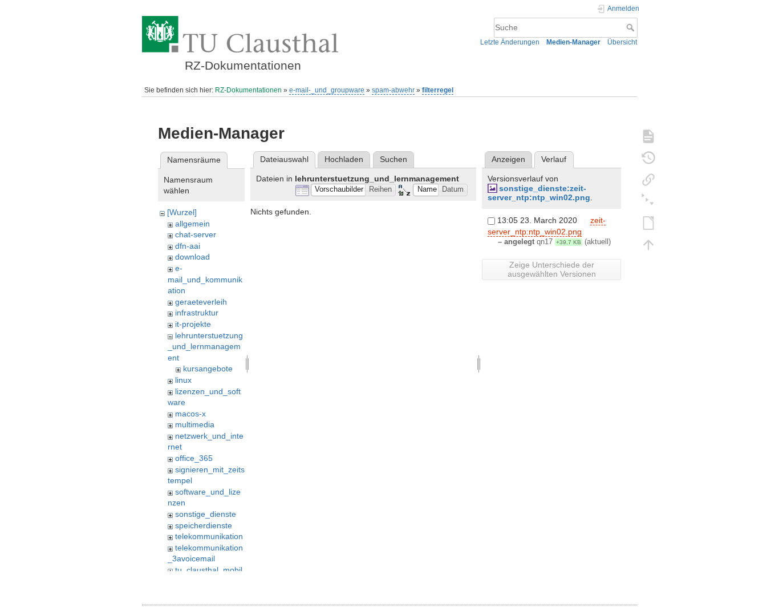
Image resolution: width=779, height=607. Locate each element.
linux (183, 380)
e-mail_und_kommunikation (205, 279)
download (192, 256)
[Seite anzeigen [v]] (648, 136)
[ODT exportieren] (648, 222)
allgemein (192, 223)
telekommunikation (209, 536)
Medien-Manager (573, 42)
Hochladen (343, 159)
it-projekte (193, 324)
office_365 (194, 458)
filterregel (437, 90)
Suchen (393, 159)
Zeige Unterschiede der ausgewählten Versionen (552, 269)
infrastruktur (196, 312)
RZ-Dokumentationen (248, 90)
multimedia (194, 424)
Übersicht (622, 42)
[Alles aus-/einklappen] (648, 201)
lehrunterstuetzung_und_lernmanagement (205, 346)
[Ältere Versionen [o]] (648, 157)
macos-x (190, 413)
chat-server (195, 234)
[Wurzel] (182, 212)
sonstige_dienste (205, 514)
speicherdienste (203, 525)
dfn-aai (187, 245)
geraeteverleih (201, 301)
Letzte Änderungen (509, 42)
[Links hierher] (648, 179)
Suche (631, 27)
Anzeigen (508, 159)
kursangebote (208, 368)
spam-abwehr (393, 90)
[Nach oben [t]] (648, 244)
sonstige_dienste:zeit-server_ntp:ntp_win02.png (539, 193)
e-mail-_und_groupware (326, 90)
